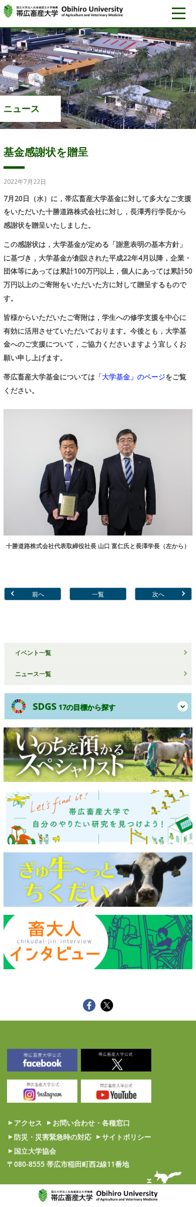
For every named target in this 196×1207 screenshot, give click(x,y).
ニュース (22, 108)
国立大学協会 (35, 1151)
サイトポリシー (126, 1137)
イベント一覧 (33, 652)
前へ (38, 594)
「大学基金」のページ (130, 376)
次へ (158, 594)
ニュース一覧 (33, 673)
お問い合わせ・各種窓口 (91, 1122)
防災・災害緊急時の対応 (52, 1137)
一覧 (98, 594)
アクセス (28, 1122)
